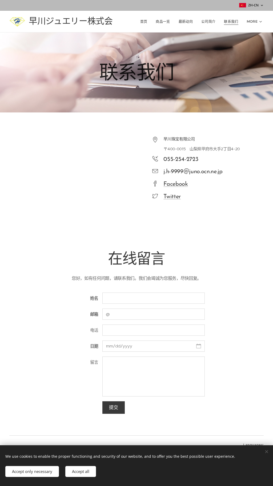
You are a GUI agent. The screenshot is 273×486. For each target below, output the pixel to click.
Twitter (172, 197)
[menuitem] (145, 21)
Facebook (175, 184)
